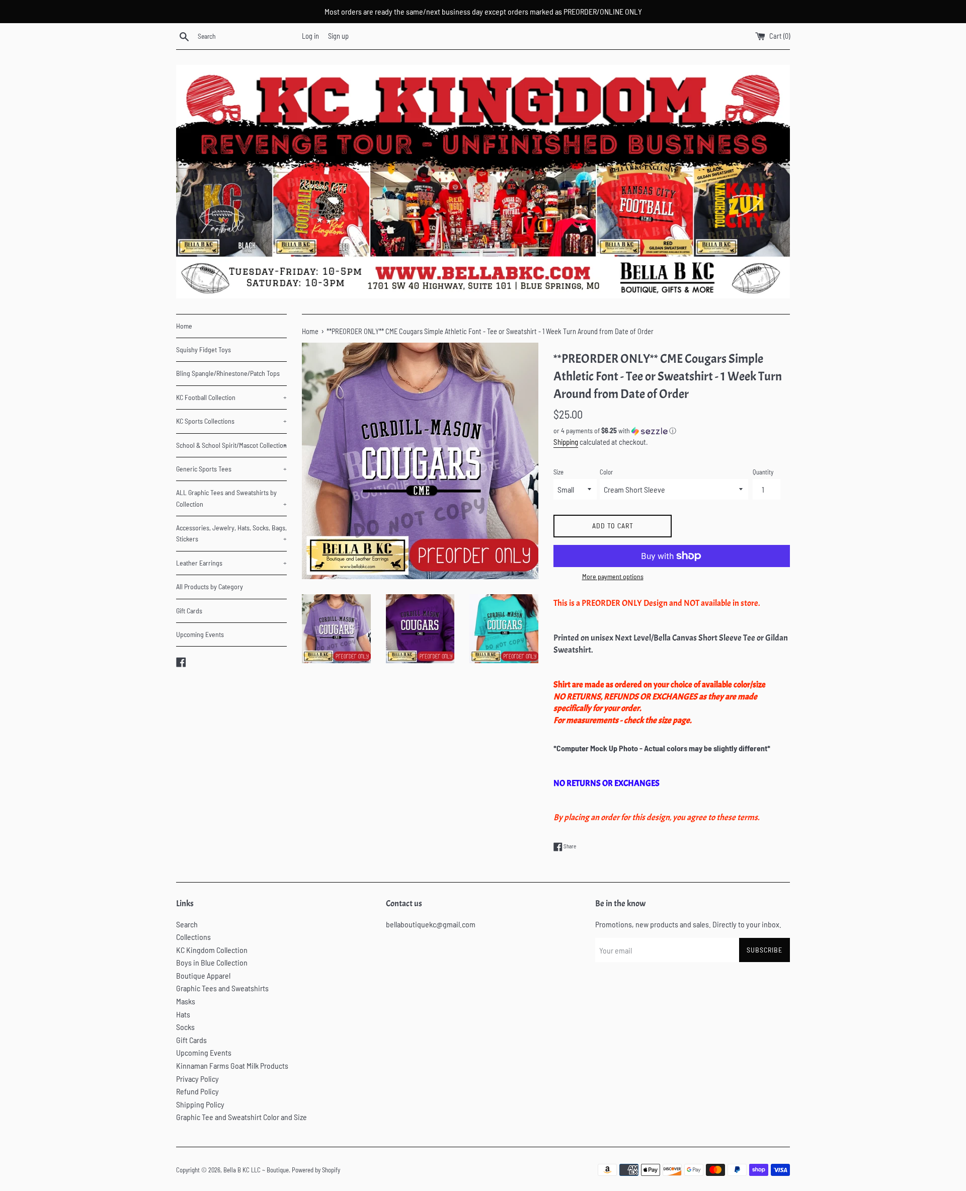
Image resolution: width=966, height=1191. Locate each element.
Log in (310, 36)
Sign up (338, 36)
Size (558, 472)
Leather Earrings (231, 563)
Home (184, 326)
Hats (183, 1014)
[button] (671, 431)
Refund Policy (197, 1091)
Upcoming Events (200, 634)
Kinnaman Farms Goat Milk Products (232, 1065)
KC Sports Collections (231, 421)
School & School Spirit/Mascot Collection (231, 445)
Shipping (565, 441)
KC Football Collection (231, 397)
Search (187, 924)
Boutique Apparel (203, 975)
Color (606, 472)
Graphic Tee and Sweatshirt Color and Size (241, 1117)
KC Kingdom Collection (212, 950)
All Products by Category (209, 586)
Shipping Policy (200, 1104)
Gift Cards (189, 610)
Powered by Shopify (316, 1170)
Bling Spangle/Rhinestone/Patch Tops (228, 373)
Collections (193, 936)
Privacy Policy (197, 1078)
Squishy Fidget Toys (203, 349)
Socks (185, 1026)
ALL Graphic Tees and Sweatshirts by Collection (231, 498)
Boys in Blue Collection (212, 962)
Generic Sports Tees (231, 468)
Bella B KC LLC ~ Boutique (256, 1170)
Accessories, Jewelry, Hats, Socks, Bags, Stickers (231, 533)
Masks (185, 1001)
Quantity (763, 472)
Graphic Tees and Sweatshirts (222, 988)
